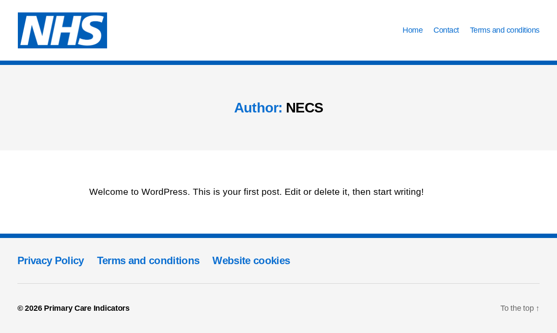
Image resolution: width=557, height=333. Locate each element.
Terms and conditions (505, 30)
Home (413, 30)
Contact (446, 30)
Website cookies (251, 260)
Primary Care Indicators (87, 308)
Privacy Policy (50, 260)
